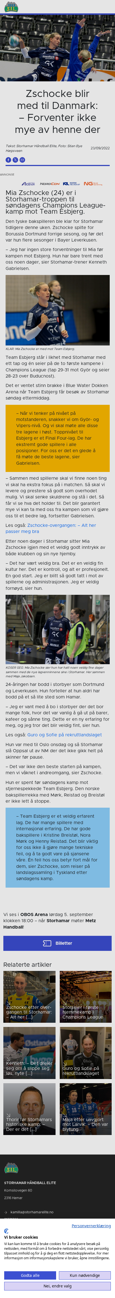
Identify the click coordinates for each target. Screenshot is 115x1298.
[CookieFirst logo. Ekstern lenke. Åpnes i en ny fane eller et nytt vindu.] (6, 1231)
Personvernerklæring (91, 1225)
